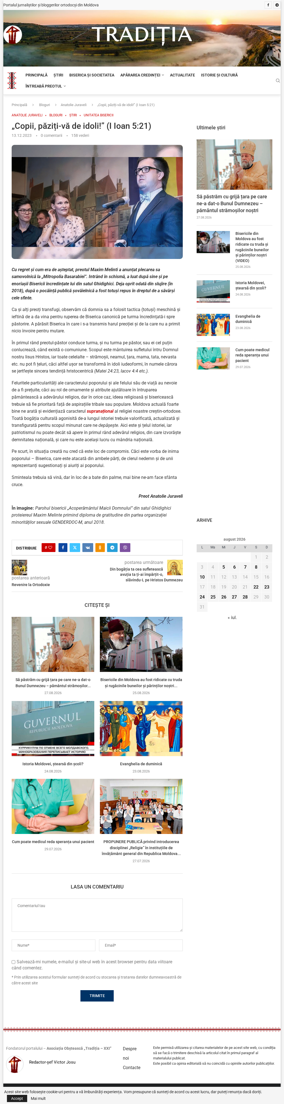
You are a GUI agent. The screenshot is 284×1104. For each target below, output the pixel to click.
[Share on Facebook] (63, 547)
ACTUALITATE (182, 75)
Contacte (131, 1067)
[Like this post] (50, 547)
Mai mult (38, 1098)
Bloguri (44, 105)
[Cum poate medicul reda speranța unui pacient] (53, 806)
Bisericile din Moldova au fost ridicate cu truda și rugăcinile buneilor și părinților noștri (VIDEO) (252, 247)
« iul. (232, 617)
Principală (19, 105)
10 (202, 577)
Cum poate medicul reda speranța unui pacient (53, 841)
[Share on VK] (87, 547)
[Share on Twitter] (75, 547)
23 (266, 587)
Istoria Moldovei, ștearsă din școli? (52, 763)
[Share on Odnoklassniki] (100, 547)
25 (213, 597)
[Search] (278, 81)
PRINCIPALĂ (36, 75)
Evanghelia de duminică (141, 763)
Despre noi (129, 1053)
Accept (17, 1098)
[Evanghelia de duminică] (141, 728)
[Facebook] (268, 5)
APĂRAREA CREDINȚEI (140, 75)
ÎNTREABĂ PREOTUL (44, 86)
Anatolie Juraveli (74, 105)
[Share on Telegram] (112, 547)
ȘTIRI (58, 75)
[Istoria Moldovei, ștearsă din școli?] (53, 728)
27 (234, 597)
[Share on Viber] (125, 547)
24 (202, 597)
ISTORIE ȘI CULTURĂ (219, 75)
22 (255, 587)
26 (223, 597)
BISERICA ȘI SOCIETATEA (91, 75)
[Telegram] (277, 5)
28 (245, 597)
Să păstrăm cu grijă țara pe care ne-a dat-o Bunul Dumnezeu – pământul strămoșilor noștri (232, 203)
